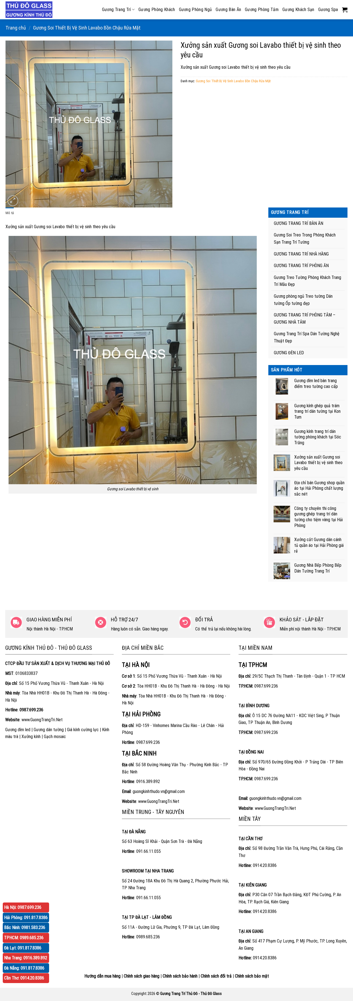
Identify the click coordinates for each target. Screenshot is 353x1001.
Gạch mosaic (55, 736)
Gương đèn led (17, 729)
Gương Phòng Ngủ (195, 9)
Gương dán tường (49, 729)
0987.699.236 (148, 742)
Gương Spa (328, 9)
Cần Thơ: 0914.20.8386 (24, 978)
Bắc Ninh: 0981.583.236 (24, 927)
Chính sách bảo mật (252, 976)
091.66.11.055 (148, 851)
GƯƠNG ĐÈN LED (289, 352)
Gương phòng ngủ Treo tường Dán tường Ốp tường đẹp (303, 300)
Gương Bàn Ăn (228, 9)
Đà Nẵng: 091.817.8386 (24, 968)
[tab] (10, 213)
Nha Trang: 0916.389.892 (25, 957)
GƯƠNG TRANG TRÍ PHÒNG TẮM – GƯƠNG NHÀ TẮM (304, 318)
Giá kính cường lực (83, 729)
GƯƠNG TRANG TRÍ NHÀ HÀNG (301, 254)
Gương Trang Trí (116, 9)
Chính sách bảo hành (180, 976)
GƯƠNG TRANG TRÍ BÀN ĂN (298, 223)
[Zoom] (12, 200)
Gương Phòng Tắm (262, 9)
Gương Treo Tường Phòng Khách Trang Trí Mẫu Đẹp (307, 281)
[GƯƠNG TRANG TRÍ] (30, 9)
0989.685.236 (148, 936)
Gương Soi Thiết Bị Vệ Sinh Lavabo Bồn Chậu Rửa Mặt (87, 28)
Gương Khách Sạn (298, 9)
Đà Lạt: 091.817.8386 (22, 948)
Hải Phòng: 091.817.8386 (26, 917)
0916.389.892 (148, 781)
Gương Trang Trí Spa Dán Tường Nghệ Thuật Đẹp (306, 337)
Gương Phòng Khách (156, 9)
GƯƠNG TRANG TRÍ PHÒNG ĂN (301, 265)
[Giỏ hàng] (344, 10)
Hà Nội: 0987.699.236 (22, 907)
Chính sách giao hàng (141, 976)
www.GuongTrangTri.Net (42, 719)
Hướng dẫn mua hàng (102, 976)
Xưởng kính (31, 736)
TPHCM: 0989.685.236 (24, 937)
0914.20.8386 (265, 865)
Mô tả (10, 213)
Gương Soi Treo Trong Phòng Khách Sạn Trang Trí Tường (305, 238)
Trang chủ (16, 28)
